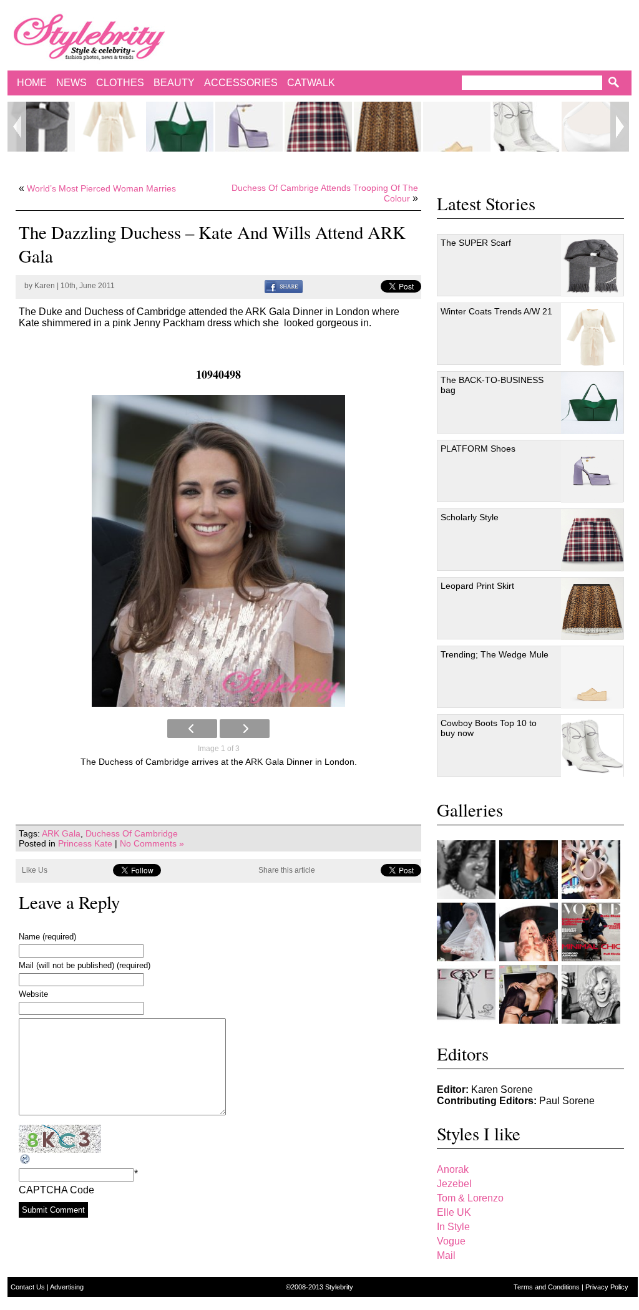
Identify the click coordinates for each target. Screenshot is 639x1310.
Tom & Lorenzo (470, 1198)
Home (32, 82)
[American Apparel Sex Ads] (528, 994)
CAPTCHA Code (56, 1190)
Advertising (67, 1287)
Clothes (120, 82)
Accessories (241, 82)
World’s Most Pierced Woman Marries (101, 188)
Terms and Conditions (548, 1287)
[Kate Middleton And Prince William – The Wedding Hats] (591, 869)
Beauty (174, 82)
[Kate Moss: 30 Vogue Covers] (591, 932)
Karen (44, 285)
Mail (446, 1255)
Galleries (470, 810)
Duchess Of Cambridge (131, 833)
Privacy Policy (606, 1287)
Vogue (451, 1241)
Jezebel (454, 1183)
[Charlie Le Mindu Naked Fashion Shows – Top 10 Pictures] (528, 932)
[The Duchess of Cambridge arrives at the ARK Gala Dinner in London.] (218, 551)
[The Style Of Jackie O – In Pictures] (466, 869)
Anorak (453, 1169)
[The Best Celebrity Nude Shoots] (466, 994)
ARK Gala (61, 833)
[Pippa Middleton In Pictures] (528, 869)
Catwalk (311, 82)
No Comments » (152, 843)
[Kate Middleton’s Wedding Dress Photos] (466, 932)
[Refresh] (25, 1159)
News (71, 82)
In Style (453, 1226)
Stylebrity (339, 1287)
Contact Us (29, 1287)
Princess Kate (85, 843)
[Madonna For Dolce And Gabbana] (591, 994)
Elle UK (454, 1212)
